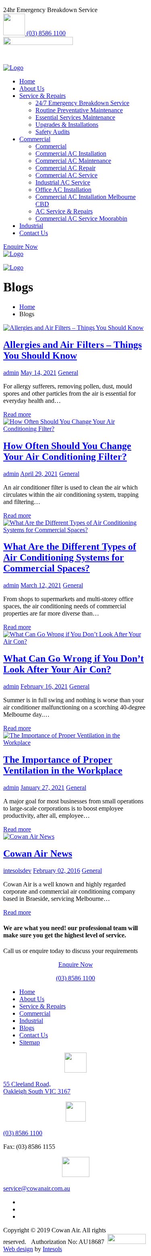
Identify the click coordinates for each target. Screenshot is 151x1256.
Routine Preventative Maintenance (79, 110)
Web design (18, 1249)
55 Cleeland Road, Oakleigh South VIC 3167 (36, 1088)
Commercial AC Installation (70, 153)
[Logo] (13, 67)
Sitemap (29, 1042)
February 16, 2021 (44, 686)
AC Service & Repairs (64, 211)
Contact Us (33, 233)
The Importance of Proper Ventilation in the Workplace (62, 765)
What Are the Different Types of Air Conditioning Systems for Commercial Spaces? (69, 557)
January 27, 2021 (42, 787)
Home (27, 81)
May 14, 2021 (38, 372)
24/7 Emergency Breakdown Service (82, 103)
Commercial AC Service (66, 175)
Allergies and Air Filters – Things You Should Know (72, 350)
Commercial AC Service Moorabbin (81, 218)
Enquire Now (75, 964)
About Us (31, 88)
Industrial (31, 225)
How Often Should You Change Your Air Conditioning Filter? (67, 451)
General (68, 372)
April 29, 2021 (39, 473)
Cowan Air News (37, 853)
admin (11, 372)
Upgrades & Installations (66, 124)
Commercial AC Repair (65, 168)
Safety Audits (52, 131)
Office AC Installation (63, 189)
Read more (17, 414)
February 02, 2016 (56, 870)
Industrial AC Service (62, 182)
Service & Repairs (42, 95)
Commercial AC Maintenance (73, 160)
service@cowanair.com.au (36, 1188)
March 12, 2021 (41, 585)
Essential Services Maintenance (75, 117)
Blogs (26, 1027)
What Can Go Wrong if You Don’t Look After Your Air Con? (73, 664)
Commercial (34, 139)
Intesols (52, 1249)
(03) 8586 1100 (75, 978)
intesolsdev (17, 870)
